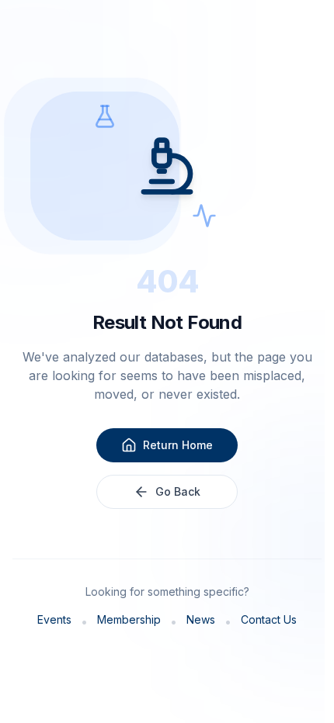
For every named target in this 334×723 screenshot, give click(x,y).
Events (54, 619)
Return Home (178, 444)
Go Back (177, 491)
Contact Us (269, 619)
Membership (129, 619)
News (200, 619)
